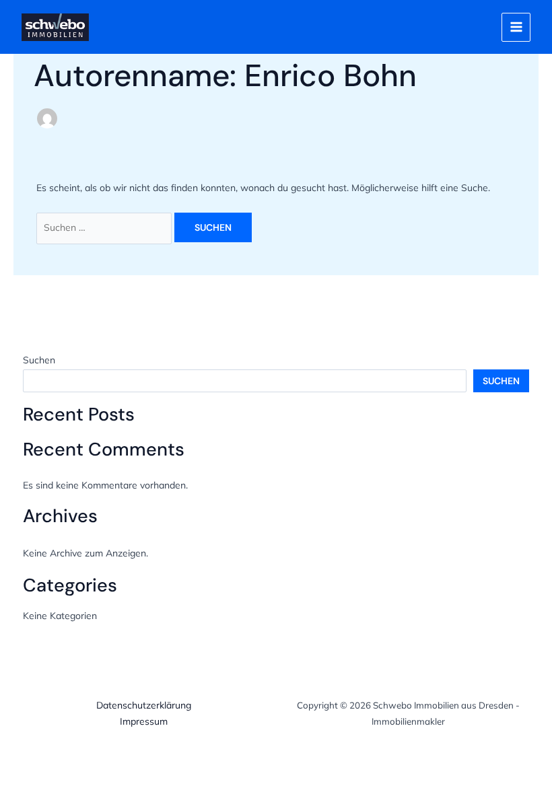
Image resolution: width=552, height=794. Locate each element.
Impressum (144, 721)
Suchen (39, 360)
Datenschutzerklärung (143, 705)
